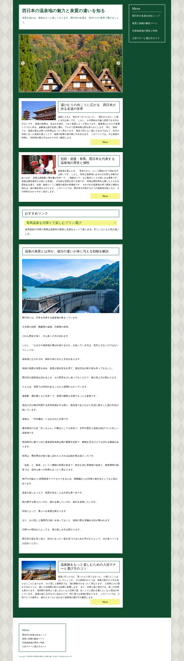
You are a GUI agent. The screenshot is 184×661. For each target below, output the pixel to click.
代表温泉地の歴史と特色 (144, 30)
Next (118, 63)
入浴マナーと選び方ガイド (146, 38)
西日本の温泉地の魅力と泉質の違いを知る (63, 10)
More (105, 142)
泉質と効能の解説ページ (144, 23)
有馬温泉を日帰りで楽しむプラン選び (54, 223)
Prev (23, 63)
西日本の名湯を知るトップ (146, 15)
